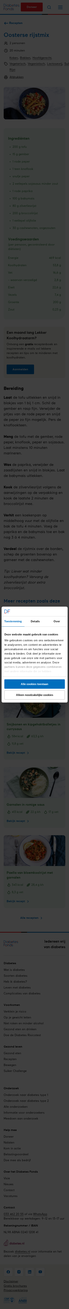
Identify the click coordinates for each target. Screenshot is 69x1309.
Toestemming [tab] (13, 621)
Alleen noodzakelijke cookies (34, 694)
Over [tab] (57, 621)
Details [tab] (35, 621)
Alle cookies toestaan (34, 684)
